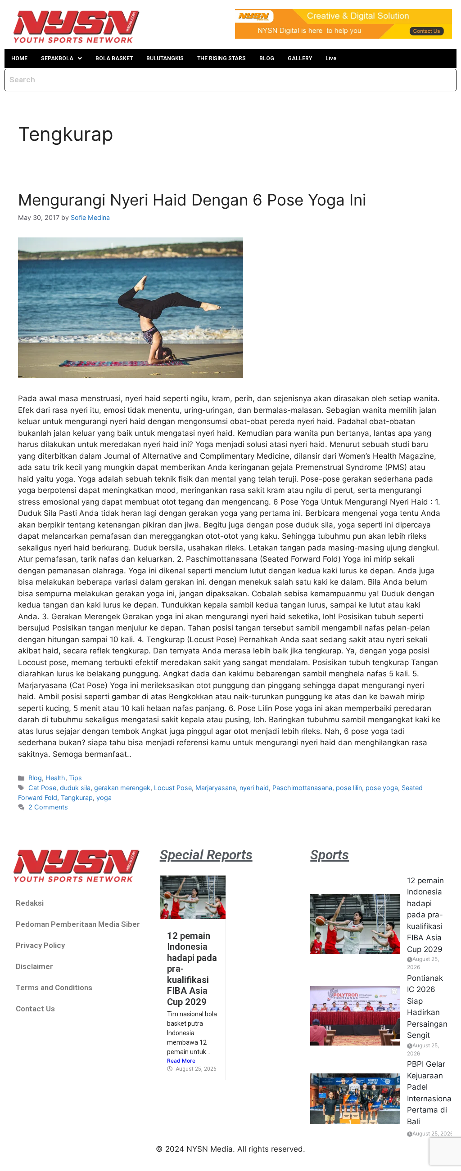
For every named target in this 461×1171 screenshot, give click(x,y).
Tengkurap (77, 797)
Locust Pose (173, 787)
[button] (61, 58)
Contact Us (35, 1008)
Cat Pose (42, 787)
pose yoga (382, 787)
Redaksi (30, 902)
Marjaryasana (215, 787)
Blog (35, 778)
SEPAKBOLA (57, 58)
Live (330, 58)
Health (55, 778)
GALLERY (300, 58)
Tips (75, 778)
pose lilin (349, 787)
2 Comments (48, 807)
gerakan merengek (122, 787)
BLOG (266, 58)
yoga (104, 797)
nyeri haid (254, 787)
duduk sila (75, 787)
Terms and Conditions (54, 987)
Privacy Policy (40, 945)
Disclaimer (34, 966)
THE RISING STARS (221, 58)
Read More (181, 1060)
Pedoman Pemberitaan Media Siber (78, 924)
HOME (19, 58)
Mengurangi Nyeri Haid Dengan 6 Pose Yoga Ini (192, 199)
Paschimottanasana (302, 787)
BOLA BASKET (114, 58)
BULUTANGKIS (165, 58)
